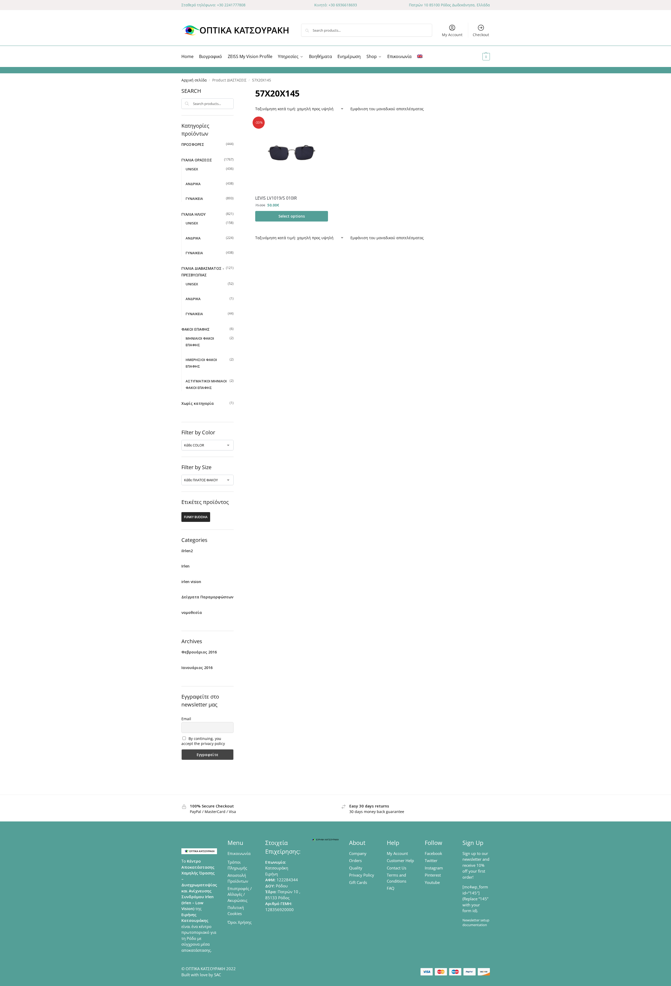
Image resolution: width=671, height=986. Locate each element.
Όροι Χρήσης (240, 922)
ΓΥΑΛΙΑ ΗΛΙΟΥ (193, 214)
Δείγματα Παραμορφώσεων (207, 596)
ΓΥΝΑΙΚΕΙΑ (194, 198)
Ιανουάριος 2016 (197, 667)
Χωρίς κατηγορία (197, 403)
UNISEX (192, 169)
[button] (480, 56)
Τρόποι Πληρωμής (237, 865)
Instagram (434, 867)
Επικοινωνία (239, 853)
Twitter (431, 860)
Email (186, 718)
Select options (291, 216)
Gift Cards (358, 882)
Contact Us (396, 867)
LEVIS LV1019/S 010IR (276, 198)
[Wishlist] (320, 126)
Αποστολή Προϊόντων (238, 878)
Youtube (432, 882)
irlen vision (191, 581)
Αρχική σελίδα (194, 80)
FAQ (390, 888)
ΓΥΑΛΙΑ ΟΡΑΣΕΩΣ (196, 159)
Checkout (481, 34)
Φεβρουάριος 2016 (199, 652)
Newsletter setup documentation (475, 922)
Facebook (433, 853)
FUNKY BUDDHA (195, 517)
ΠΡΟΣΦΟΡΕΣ (192, 144)
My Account (452, 34)
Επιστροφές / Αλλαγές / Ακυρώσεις (240, 894)
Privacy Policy (361, 875)
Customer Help (400, 860)
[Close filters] (235, 90)
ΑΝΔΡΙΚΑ (193, 183)
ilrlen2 (187, 550)
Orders (355, 860)
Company (357, 853)
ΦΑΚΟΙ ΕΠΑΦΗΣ (195, 329)
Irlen (185, 566)
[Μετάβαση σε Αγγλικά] (420, 56)
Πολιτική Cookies (236, 910)
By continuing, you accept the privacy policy (203, 741)
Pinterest (433, 875)
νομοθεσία (191, 612)
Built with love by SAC (201, 974)
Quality (355, 867)
